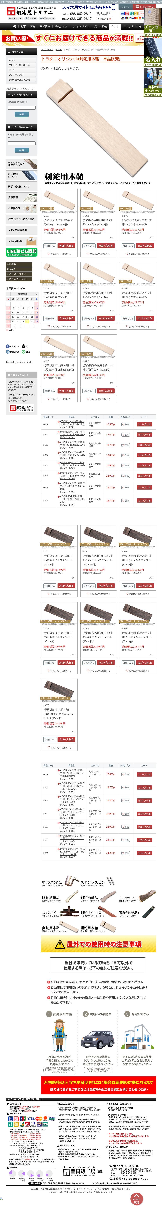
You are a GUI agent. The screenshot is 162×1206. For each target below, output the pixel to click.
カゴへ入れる (66, 245)
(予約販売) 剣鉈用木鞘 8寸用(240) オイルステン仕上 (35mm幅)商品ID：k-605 (72, 826)
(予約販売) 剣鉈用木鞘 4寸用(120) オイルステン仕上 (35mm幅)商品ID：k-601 (72, 774)
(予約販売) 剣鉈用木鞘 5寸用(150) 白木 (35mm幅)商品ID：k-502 (72, 435)
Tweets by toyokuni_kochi (19, 362)
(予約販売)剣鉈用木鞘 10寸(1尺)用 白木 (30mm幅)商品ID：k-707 (72, 500)
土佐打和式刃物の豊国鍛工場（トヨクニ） (53, 1188)
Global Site (16, 18)
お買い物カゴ (147, 6)
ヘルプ (127, 1188)
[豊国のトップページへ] (14, 27)
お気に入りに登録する (60, 254)
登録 (127, 424)
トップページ (47, 49)
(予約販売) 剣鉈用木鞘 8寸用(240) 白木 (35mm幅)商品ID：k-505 (72, 465)
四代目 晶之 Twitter (16, 279)
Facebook (14, 346)
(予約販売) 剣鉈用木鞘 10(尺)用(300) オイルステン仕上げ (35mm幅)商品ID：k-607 (72, 853)
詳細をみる (50, 246)
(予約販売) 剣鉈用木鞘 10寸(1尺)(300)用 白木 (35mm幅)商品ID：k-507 (72, 487)
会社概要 (32, 18)
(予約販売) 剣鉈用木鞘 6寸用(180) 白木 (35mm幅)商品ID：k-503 (72, 445)
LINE (28, 352)
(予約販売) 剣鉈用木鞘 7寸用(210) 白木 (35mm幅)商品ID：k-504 (72, 455)
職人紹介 (11, 269)
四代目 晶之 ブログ (16, 274)
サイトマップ (86, 1188)
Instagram (14, 352)
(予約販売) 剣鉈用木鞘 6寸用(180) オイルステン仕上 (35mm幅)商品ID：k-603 (72, 800)
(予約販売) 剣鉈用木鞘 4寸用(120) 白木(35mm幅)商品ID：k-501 (72, 424)
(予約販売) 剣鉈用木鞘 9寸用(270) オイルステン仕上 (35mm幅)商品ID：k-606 (72, 839)
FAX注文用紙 (103, 19)
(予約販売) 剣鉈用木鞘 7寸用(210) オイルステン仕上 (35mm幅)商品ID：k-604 (72, 813)
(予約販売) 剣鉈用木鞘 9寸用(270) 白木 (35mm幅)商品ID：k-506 (72, 476)
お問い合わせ (48, 18)
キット (59, 49)
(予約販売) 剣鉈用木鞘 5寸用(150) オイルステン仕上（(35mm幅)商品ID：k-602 (72, 787)
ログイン (126, 7)
